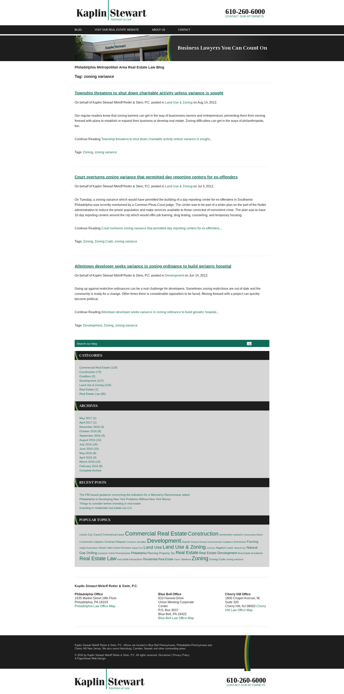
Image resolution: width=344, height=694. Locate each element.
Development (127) (91, 380)
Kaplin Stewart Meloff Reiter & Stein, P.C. (111, 655)
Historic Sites (106, 547)
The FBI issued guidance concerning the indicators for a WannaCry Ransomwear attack (134, 494)
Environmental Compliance (220, 542)
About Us (158, 29)
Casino (83, 534)
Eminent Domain (199, 542)
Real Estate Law (97, 558)
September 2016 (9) (92, 435)
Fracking (252, 541)
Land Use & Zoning (179, 102)
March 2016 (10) (90, 461)
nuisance (103, 553)
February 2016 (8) (91, 466)
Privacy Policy (181, 655)
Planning (152, 553)
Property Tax (167, 553)
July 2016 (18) (88, 444)
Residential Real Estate (158, 559)
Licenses (210, 548)
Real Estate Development (218, 553)
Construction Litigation (91, 542)
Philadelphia (139, 553)
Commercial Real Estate (156, 533)
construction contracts (231, 534)
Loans (229, 547)
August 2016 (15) (90, 440)
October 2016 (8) (90, 431)
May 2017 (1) (87, 418)
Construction (203, 534)
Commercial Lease (113, 534)
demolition (141, 542)
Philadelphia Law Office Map (95, 606)
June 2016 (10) (89, 448)
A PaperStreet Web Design (90, 658)
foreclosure (240, 542)
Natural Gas (240, 548)
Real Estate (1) (88, 389)
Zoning (88, 152)
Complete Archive (90, 470)
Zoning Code (104, 241)
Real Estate (187, 552)
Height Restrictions (88, 548)
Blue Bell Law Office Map (176, 618)
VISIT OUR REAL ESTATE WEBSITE (117, 29)
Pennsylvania (122, 553)
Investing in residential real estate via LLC (105, 507)
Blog (78, 29)
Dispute (186, 542)
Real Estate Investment (250, 553)
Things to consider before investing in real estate (110, 503)
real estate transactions (129, 559)
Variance (186, 559)
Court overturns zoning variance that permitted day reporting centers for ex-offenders (156, 177)
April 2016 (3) (88, 457)
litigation (221, 547)
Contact (184, 29)
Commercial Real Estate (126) (98, 367)
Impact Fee (137, 548)
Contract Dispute (115, 541)
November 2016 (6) (91, 426)
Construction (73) (90, 371)
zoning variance (106, 152)
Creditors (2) (87, 376)
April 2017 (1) (88, 422)
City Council (95, 534)
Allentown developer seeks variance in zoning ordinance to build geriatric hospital (153, 266)
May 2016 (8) (87, 453)
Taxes (177, 559)
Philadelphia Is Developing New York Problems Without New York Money (125, 499)
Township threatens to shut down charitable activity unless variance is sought (149, 93)
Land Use (153, 547)
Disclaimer (164, 655)
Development (174, 275)
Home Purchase (122, 547)
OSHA (111, 553)
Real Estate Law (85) (92, 393)
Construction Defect (253, 535)
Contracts (131, 542)
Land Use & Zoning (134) (95, 385)
